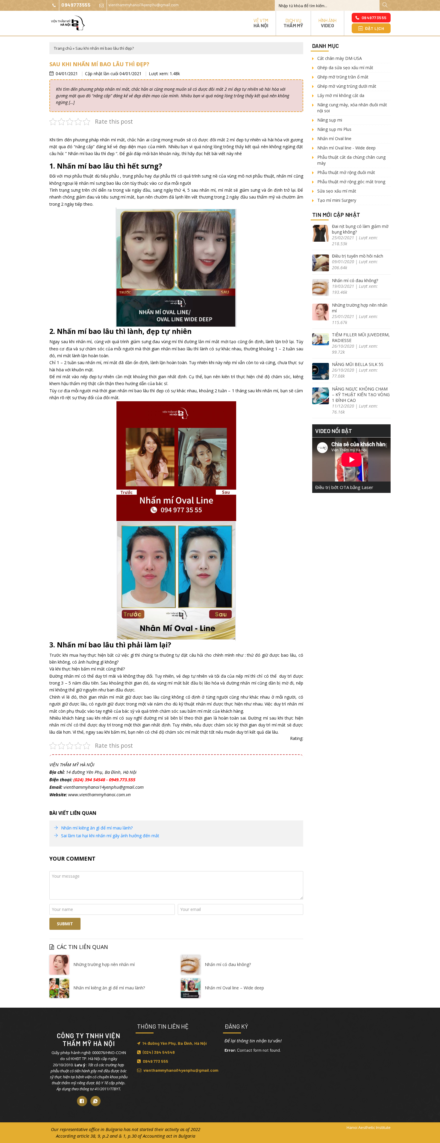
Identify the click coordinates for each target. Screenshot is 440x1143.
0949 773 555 (155, 1061)
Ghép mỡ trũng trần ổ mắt (342, 77)
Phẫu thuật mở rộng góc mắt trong (351, 181)
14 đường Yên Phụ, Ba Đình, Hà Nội (174, 1043)
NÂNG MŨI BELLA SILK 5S (357, 364)
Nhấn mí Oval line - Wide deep (346, 148)
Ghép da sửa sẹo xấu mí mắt (345, 67)
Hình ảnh (327, 23)
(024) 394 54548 (159, 1052)
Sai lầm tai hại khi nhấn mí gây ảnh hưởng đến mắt (110, 835)
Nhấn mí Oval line (334, 138)
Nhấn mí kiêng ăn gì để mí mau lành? (97, 828)
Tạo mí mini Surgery (336, 200)
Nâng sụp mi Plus (334, 129)
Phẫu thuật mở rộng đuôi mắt (346, 172)
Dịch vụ (293, 23)
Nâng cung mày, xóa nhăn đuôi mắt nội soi (352, 107)
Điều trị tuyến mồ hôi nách (357, 256)
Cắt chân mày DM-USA (339, 58)
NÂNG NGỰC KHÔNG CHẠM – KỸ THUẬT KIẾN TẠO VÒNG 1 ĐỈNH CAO (361, 394)
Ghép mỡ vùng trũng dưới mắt (346, 86)
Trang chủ (63, 48)
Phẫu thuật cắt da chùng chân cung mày (351, 160)
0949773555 (75, 4)
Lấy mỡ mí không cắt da (340, 95)
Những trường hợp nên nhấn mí (104, 964)
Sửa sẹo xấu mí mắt (336, 191)
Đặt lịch (374, 28)
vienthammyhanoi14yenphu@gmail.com (143, 4)
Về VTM (261, 23)
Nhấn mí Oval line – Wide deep (234, 988)
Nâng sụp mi (329, 120)
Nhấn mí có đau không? (228, 964)
